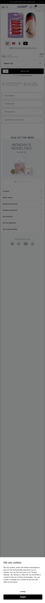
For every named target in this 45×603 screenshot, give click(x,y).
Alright (23, 597)
